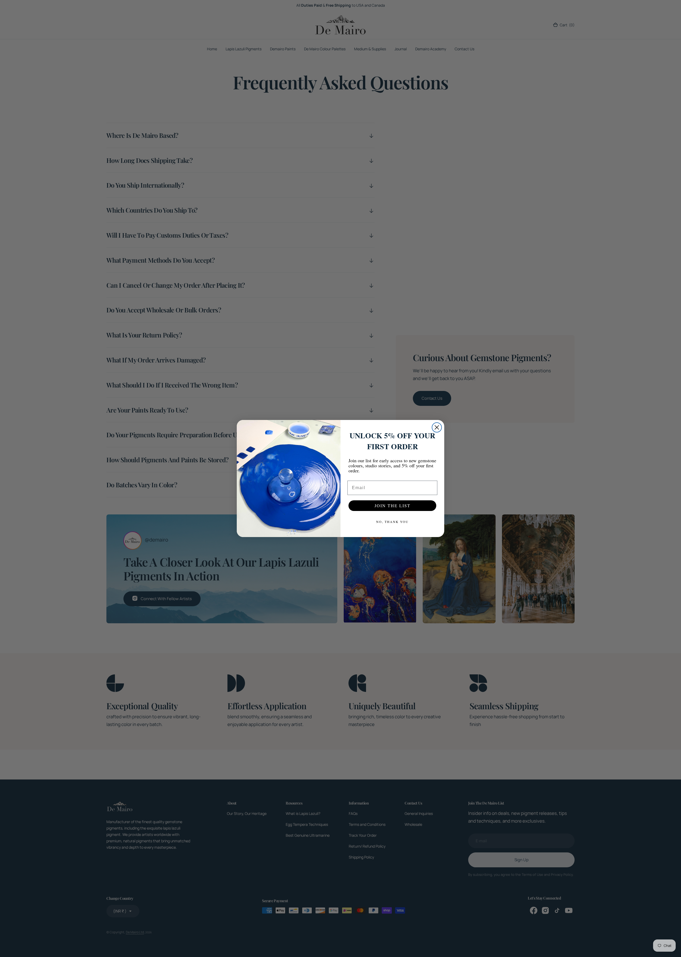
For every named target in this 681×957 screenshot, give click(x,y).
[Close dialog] (437, 427)
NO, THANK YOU (392, 521)
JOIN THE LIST (392, 505)
